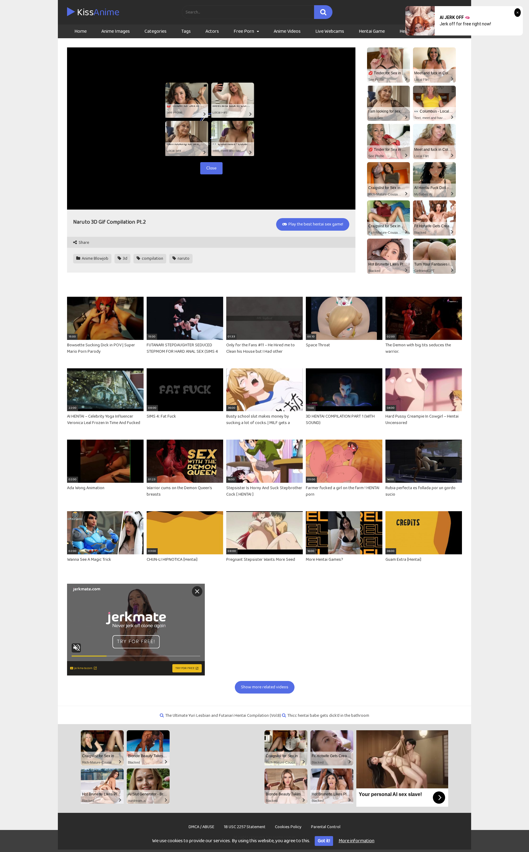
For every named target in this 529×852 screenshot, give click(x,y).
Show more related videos (264, 687)
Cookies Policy (288, 827)
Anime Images (115, 31)
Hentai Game (372, 31)
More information (356, 841)
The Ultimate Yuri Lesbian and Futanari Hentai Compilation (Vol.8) (223, 715)
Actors (212, 31)
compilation (152, 258)
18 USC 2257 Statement (244, 827)
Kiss (97, 12)
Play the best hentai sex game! (315, 224)
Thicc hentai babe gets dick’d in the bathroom (328, 715)
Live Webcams (329, 31)
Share (83, 243)
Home (80, 31)
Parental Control (325, 827)
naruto (183, 258)
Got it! (324, 841)
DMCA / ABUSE (201, 827)
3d (124, 258)
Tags (186, 31)
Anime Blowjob (94, 258)
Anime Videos (287, 31)
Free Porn (244, 31)
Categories (155, 31)
